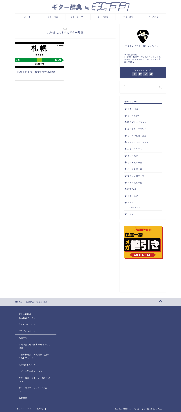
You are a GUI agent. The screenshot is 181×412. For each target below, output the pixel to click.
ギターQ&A (132, 196)
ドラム (130, 202)
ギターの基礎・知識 (136, 136)
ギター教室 (128, 17)
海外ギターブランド (136, 129)
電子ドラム (135, 207)
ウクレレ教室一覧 (135, 176)
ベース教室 (153, 17)
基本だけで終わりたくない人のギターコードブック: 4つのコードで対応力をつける (142, 59)
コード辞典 (103, 17)
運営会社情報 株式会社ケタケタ (27, 316)
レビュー (131, 214)
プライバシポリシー (28, 331)
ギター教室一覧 (134, 162)
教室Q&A (131, 189)
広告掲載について (27, 364)
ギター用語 (52, 17)
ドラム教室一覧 (134, 182)
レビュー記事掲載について (31, 371)
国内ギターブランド (136, 122)
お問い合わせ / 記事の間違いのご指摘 (34, 346)
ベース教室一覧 (134, 169)
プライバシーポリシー (25, 409)
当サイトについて (27, 324)
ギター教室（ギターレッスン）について (34, 380)
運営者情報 (132, 55)
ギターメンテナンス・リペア (141, 142)
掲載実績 (23, 398)
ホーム (27, 17)
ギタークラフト (77, 17)
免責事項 (23, 338)
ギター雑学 (132, 156)
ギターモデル (133, 116)
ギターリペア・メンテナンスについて (34, 390)
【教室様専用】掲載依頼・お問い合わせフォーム (34, 356)
